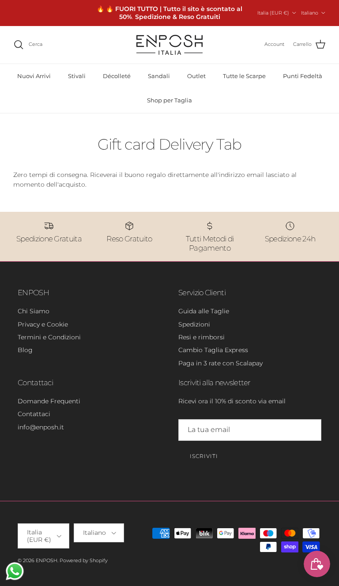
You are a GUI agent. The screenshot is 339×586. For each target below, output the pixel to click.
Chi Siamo (33, 311)
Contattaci (34, 414)
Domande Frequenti (49, 401)
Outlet (196, 75)
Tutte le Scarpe (244, 75)
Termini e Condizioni (49, 337)
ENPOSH (46, 560)
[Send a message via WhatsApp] (14, 571)
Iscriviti (204, 456)
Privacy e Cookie (43, 324)
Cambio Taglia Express (213, 350)
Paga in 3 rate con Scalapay (220, 363)
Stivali (77, 75)
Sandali (159, 75)
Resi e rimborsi (201, 337)
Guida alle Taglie (203, 311)
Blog (25, 350)
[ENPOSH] (169, 45)
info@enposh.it (41, 427)
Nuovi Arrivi (34, 75)
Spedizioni (194, 324)
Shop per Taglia (169, 100)
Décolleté (117, 75)
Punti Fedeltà (302, 75)
